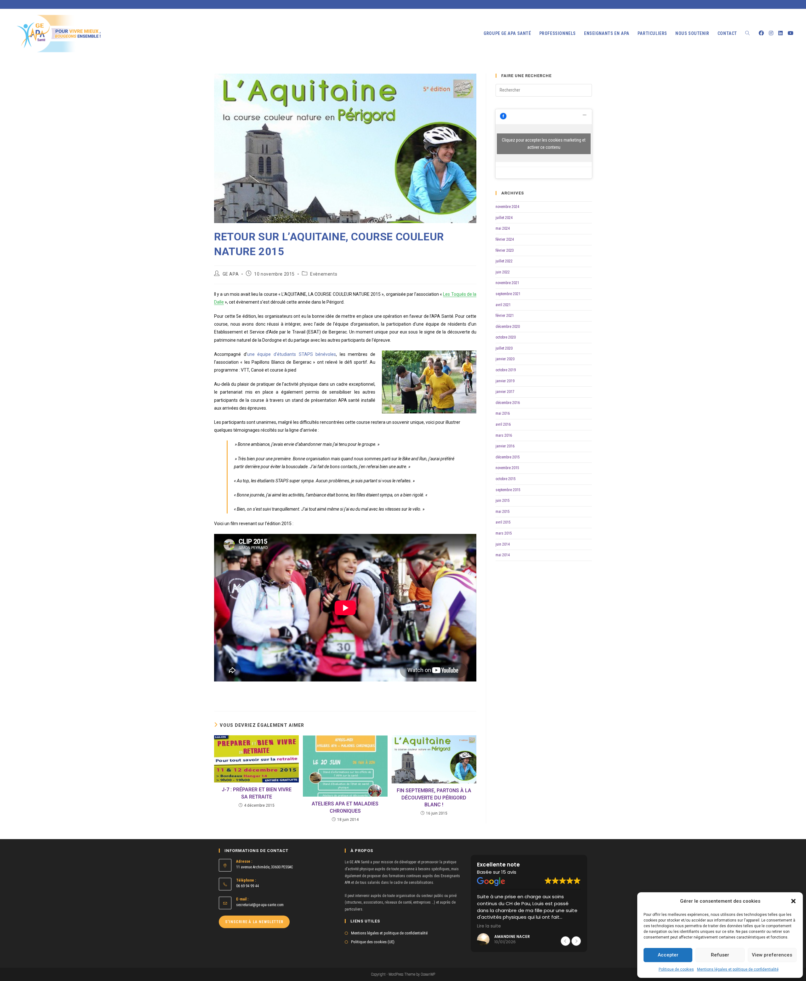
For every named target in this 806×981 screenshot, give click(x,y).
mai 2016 (503, 413)
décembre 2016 (508, 403)
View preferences (772, 955)
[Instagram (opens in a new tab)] (771, 33)
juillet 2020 (504, 348)
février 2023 (505, 250)
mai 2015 (503, 511)
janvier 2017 (505, 392)
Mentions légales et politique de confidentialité (738, 969)
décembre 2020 (508, 326)
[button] (793, 901)
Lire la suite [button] (489, 926)
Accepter (668, 955)
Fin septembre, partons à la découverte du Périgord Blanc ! (434, 798)
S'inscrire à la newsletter (254, 922)
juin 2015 (503, 500)
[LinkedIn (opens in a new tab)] (780, 33)
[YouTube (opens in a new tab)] (790, 33)
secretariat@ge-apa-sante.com (260, 905)
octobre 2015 (506, 479)
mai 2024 (503, 228)
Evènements (323, 274)
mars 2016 (504, 435)
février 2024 (505, 239)
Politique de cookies (676, 969)
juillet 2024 (504, 218)
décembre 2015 (508, 457)
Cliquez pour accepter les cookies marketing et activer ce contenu (544, 143)
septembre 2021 (508, 294)
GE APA (231, 274)
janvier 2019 (505, 381)
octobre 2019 (506, 370)
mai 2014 (503, 555)
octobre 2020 (506, 337)
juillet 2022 (504, 261)
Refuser (720, 955)
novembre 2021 (507, 283)
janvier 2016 (505, 446)
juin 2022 (503, 272)
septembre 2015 (508, 490)
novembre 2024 (507, 207)
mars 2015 (504, 533)
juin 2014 (503, 544)
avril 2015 (503, 522)
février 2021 (505, 315)
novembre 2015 (507, 468)
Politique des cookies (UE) (372, 941)
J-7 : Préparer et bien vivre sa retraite (257, 793)
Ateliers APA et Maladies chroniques (345, 807)
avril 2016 (503, 424)
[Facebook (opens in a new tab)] (761, 33)
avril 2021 (503, 305)
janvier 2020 (505, 359)
